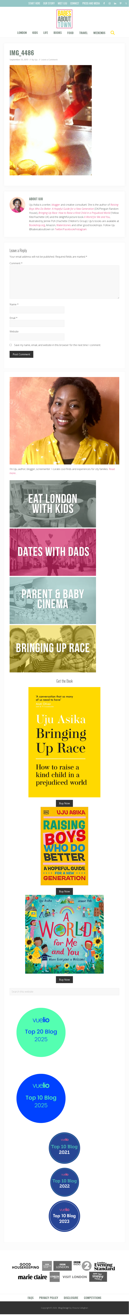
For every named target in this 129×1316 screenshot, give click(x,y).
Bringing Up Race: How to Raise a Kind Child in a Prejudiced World (74, 213)
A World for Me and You (97, 217)
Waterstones (63, 225)
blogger (56, 204)
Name (14, 304)
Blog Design (63, 1307)
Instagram (81, 229)
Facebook (68, 229)
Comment (16, 263)
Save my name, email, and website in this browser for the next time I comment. (57, 345)
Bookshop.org (37, 225)
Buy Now (64, 803)
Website (14, 331)
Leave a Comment (49, 59)
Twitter (59, 229)
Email (13, 318)
